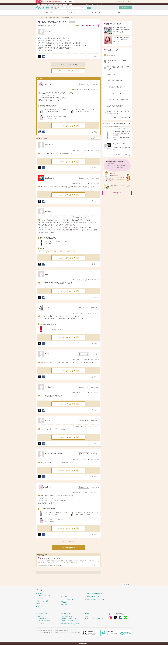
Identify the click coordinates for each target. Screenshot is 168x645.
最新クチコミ (65, 605)
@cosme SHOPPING (93, 593)
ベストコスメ (97, 4)
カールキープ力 (52, 251)
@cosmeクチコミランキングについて (95, 618)
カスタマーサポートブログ (68, 620)
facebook (120, 617)
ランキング (44, 4)
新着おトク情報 (68, 1)
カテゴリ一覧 (89, 4)
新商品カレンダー (66, 602)
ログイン (128, 1)
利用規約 (38, 616)
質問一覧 (72, 13)
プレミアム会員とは (41, 613)
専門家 (119, 13)
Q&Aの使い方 (117, 193)
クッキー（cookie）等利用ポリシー (45, 620)
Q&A (60, 4)
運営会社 (87, 613)
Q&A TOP (48, 13)
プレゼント (64, 596)
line (125, 617)
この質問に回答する (68, 548)
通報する (96, 56)
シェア (43, 265)
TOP (38, 4)
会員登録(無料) (120, 1)
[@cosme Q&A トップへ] (44, 8)
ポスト (39, 265)
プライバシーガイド (41, 623)
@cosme (43, 594)
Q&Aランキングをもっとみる (121, 117)
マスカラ (41, 251)
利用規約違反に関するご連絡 (68, 618)
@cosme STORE (92, 596)
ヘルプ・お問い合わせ (66, 616)
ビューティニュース (67, 599)
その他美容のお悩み (44, 25)
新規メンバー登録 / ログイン (68, 71)
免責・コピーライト (66, 613)
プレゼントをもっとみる (122, 155)
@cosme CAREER (94, 599)
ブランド (50, 4)
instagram (110, 617)
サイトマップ (88, 616)
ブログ (56, 4)
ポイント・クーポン (42, 601)
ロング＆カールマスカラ (66, 251)
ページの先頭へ (126, 584)
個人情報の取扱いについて (43, 618)
